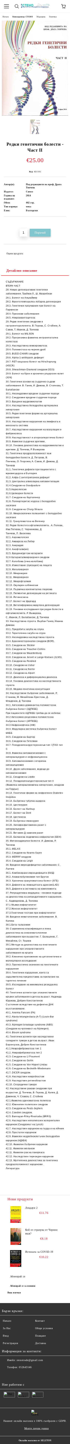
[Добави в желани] (63, 223)
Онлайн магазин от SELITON (35, 1440)
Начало (6, 17)
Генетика (53, 17)
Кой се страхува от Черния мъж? (41, 1231)
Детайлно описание (21, 270)
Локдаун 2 (31, 1207)
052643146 (25, 1367)
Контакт (40, 1320)
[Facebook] (7, 1375)
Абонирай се (17, 1276)
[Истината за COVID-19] (15, 1258)
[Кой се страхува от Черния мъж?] (15, 1236)
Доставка (40, 1343)
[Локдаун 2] (15, 1214)
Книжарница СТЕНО (23, 17)
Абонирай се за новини (22, 1286)
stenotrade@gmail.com (30, 1360)
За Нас (7, 1328)
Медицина (41, 17)
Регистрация (10, 1343)
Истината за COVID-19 (39, 1251)
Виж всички (14, 1292)
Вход (6, 1335)
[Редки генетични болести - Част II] (35, 114)
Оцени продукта (15, 253)
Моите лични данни (36, 1428)
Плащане (40, 1335)
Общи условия (44, 1328)
